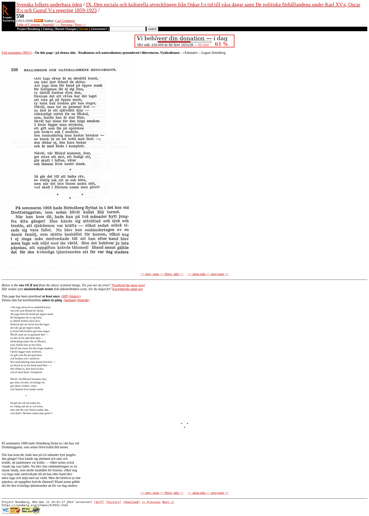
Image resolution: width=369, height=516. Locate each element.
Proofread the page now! (128, 285)
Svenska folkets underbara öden (49, 4)
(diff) (65, 296)
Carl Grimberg (65, 21)
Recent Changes (66, 29)
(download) (131, 502)
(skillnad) (70, 300)
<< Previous (64, 24)
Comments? (99, 29)
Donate (83, 29)
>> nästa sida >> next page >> (208, 274)
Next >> (80, 24)
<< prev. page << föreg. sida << (162, 274)
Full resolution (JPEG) (17, 52)
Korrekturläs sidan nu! (127, 289)
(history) (75, 296)
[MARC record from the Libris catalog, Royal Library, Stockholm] (38, 21)
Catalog (48, 29)
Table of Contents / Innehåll (35, 24)
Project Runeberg (28, 29)
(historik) (83, 300)
